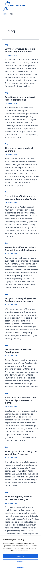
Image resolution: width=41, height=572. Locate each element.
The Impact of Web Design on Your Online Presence (21, 453)
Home (4, 14)
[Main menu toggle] (38, 5)
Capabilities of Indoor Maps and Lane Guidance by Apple (20, 197)
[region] (20, 554)
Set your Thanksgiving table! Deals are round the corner (20, 300)
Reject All (20, 567)
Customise (20, 562)
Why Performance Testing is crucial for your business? (20, 50)
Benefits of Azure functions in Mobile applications (20, 98)
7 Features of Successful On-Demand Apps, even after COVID (20, 400)
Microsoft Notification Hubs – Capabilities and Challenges (20, 249)
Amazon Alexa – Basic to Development (18, 351)
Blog (6, 45)
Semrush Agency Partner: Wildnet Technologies (18, 498)
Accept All (20, 556)
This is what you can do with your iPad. (20, 149)
